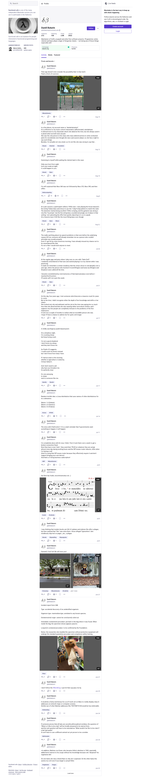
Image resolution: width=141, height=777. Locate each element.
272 (42, 35)
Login (118, 31)
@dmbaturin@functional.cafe (50, 30)
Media (50, 55)
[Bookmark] (60, 116)
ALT (99, 108)
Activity (43, 55)
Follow (91, 28)
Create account (118, 26)
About (20, 764)
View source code (20, 772)
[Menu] (98, 28)
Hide (98, 78)
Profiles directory (27, 764)
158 (52, 35)
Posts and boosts (47, 61)
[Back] (42, 3)
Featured (57, 55)
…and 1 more (73, 591)
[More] (64, 116)
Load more (70, 773)
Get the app (22, 770)
